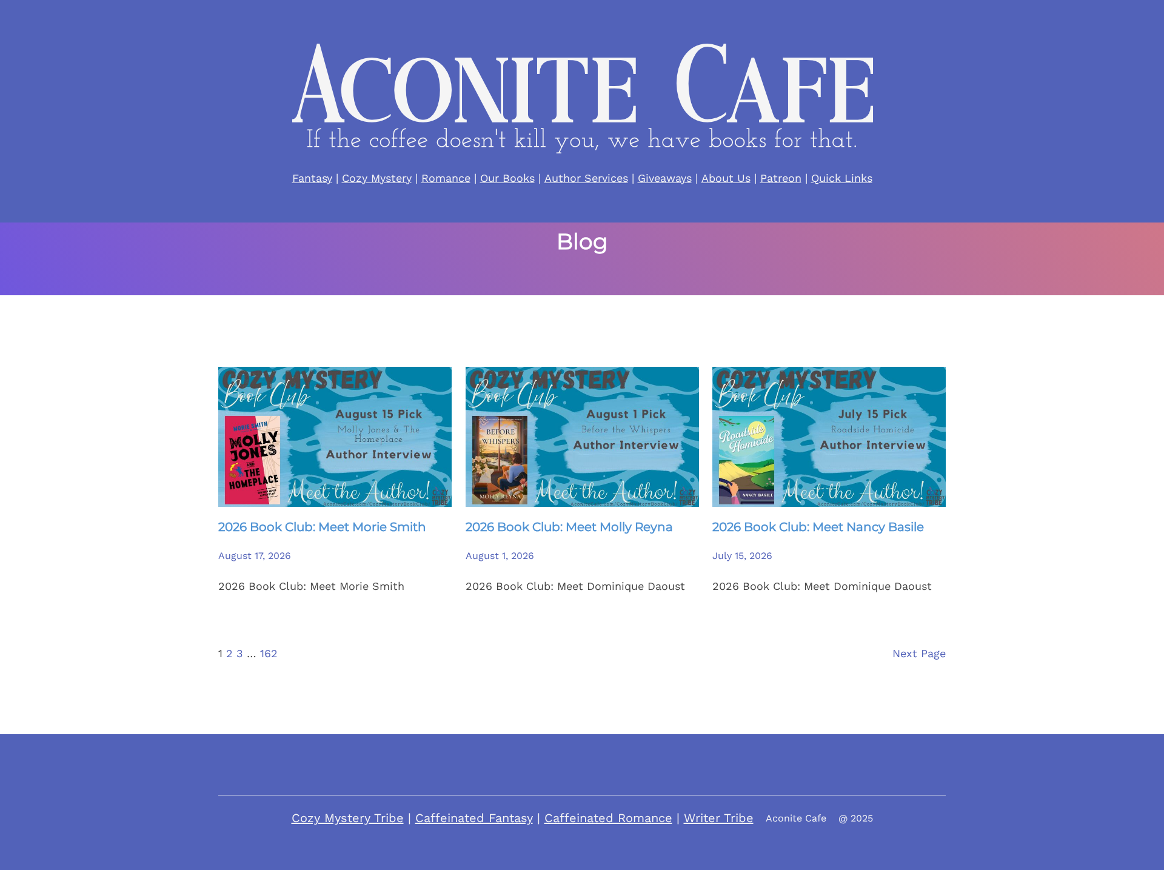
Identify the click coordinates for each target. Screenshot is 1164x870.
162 (269, 653)
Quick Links (841, 178)
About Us (726, 178)
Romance (445, 178)
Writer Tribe (719, 818)
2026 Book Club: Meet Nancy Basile (818, 527)
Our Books (507, 178)
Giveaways (665, 178)
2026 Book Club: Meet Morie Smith (322, 527)
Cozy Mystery (377, 178)
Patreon (780, 178)
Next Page (919, 653)
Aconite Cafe (796, 818)
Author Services (586, 178)
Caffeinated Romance (608, 818)
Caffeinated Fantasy (474, 818)
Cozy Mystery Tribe (348, 818)
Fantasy (312, 178)
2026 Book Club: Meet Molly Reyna (569, 527)
